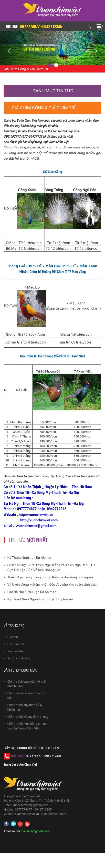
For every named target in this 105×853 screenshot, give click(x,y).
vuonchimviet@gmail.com (30, 805)
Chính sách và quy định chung (27, 716)
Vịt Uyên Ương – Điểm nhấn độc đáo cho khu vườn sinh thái (51, 584)
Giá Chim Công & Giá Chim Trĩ (26, 69)
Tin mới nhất (15, 651)
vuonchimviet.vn (28, 814)
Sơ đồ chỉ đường (18, 658)
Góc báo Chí (15, 644)
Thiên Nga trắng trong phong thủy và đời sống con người (50, 577)
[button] (8, 48)
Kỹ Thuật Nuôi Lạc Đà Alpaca (29, 558)
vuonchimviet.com (53, 814)
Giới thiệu (13, 637)
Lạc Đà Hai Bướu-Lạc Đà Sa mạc (31, 592)
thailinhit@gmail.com (35, 831)
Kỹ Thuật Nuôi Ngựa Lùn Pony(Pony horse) (40, 599)
